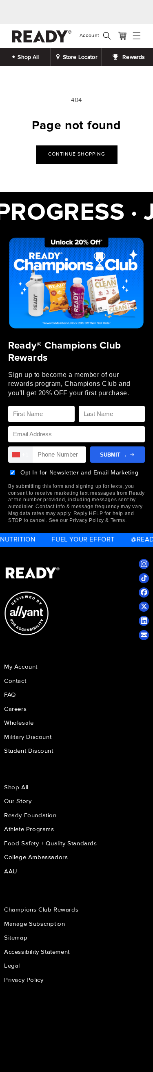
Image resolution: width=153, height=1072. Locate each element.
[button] (109, 36)
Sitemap (15, 937)
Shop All (16, 787)
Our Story (17, 801)
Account (90, 35)
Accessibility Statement (37, 951)
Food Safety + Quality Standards (50, 843)
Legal (12, 965)
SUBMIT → (113, 455)
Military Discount (27, 737)
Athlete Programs (29, 829)
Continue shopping (76, 154)
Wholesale (18, 722)
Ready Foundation (30, 815)
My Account (21, 666)
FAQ (10, 694)
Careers (15, 709)
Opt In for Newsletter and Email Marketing (79, 472)
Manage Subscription (34, 923)
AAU (11, 871)
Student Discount (28, 750)
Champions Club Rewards (41, 909)
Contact (15, 680)
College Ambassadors (36, 857)
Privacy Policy (23, 979)
